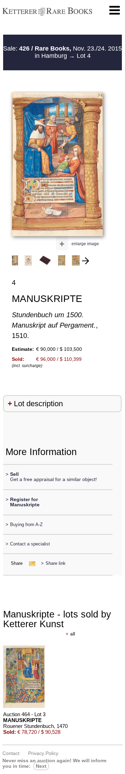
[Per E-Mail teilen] (30, 563)
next (41, 766)
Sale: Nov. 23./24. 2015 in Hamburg (62, 52)
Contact (10, 753)
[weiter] (85, 261)
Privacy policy (43, 753)
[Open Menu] (114, 10)
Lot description (38, 403)
